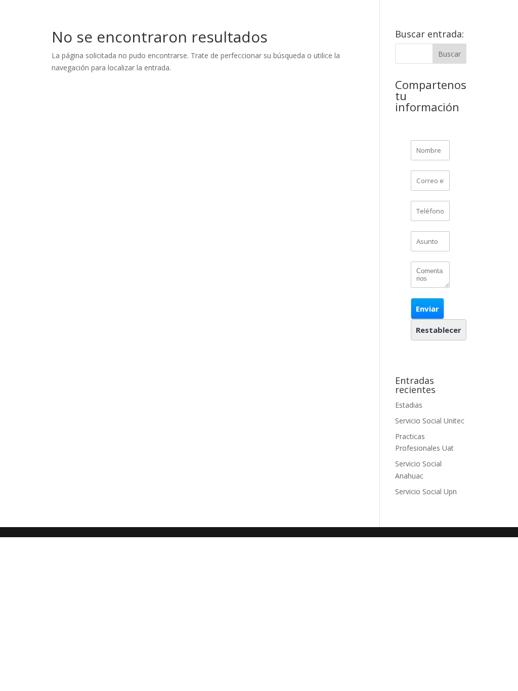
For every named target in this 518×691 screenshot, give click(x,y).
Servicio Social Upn (426, 491)
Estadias (408, 405)
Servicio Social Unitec (429, 420)
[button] (427, 308)
